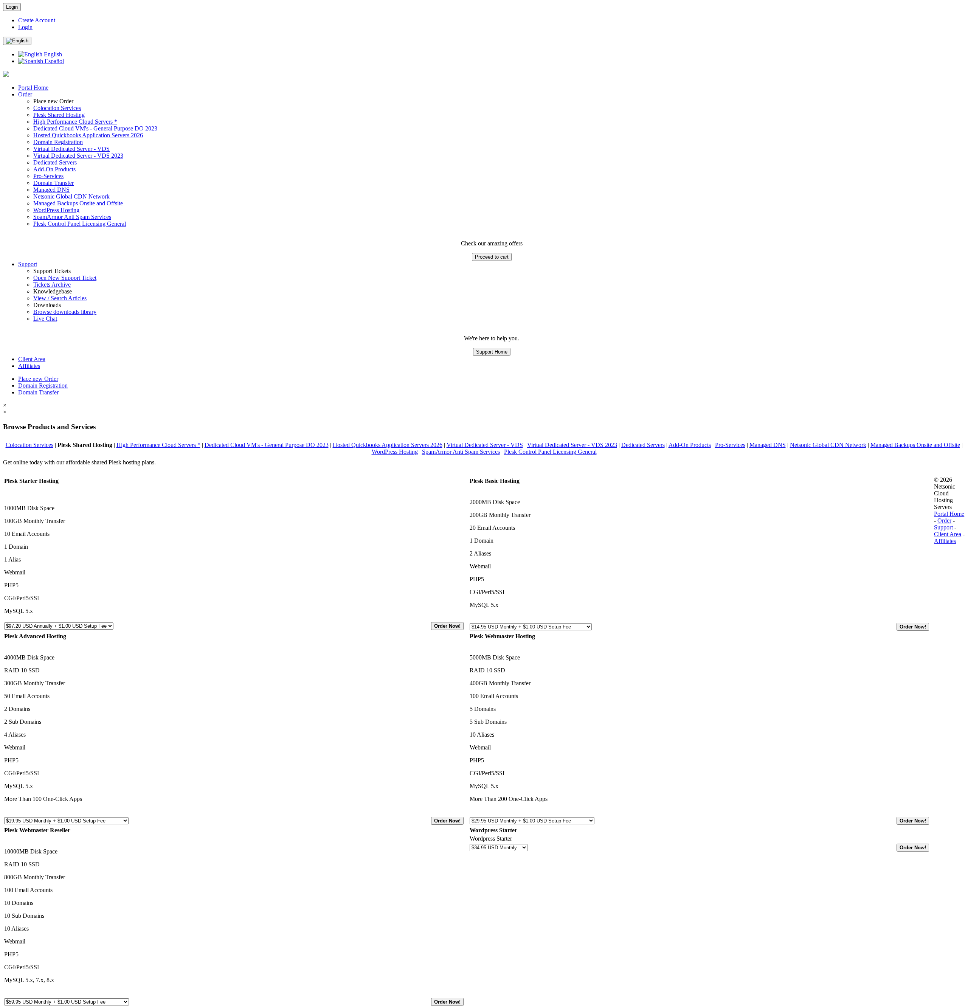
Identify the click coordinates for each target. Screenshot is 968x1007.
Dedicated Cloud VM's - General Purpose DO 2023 (95, 128)
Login (12, 7)
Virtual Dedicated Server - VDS (71, 149)
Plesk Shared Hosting (59, 115)
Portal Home (33, 87)
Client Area (31, 359)
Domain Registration (58, 142)
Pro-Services (48, 176)
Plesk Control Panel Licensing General (79, 223)
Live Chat (45, 318)
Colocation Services (57, 108)
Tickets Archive (52, 284)
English (52, 54)
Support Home (491, 352)
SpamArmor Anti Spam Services (72, 217)
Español (53, 61)
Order (25, 94)
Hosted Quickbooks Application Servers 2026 (88, 135)
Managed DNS (51, 189)
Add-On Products (54, 169)
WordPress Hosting (56, 210)
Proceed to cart (492, 257)
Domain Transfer (53, 183)
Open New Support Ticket (64, 278)
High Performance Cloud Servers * (75, 121)
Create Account (36, 20)
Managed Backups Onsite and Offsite (78, 203)
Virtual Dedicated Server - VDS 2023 (78, 155)
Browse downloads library (64, 312)
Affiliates (29, 366)
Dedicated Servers (55, 162)
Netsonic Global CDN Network (71, 196)
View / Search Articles (60, 298)
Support (27, 264)
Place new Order (38, 378)
